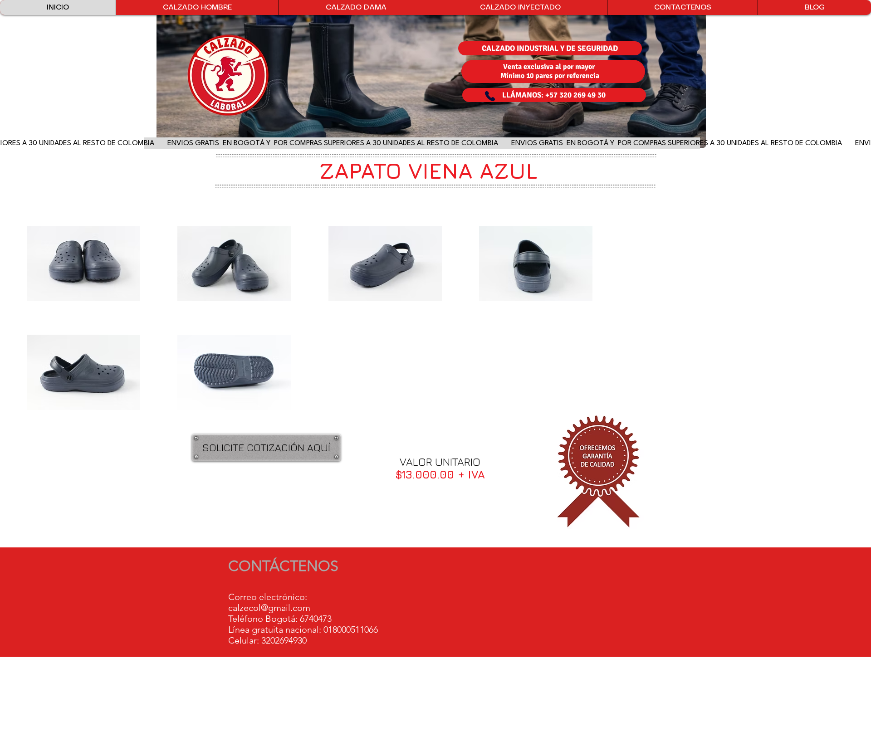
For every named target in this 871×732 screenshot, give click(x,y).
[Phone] (490, 96)
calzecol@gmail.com (269, 607)
